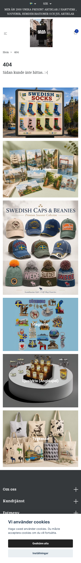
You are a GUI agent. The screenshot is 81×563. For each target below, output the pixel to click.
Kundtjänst (14, 501)
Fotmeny (11, 513)
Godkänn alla (40, 543)
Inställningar (40, 553)
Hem (6, 52)
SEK (46, 3)
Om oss (9, 489)
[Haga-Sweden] (41, 33)
